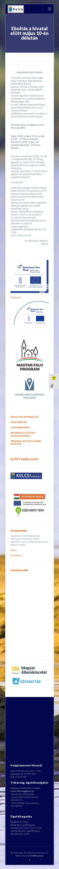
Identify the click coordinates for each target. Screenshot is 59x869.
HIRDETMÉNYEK (19, 422)
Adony (14, 550)
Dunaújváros (16, 555)
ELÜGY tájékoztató (24, 459)
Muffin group (37, 855)
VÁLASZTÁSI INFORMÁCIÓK (24, 417)
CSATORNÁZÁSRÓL (20, 427)
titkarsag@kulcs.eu (25, 791)
